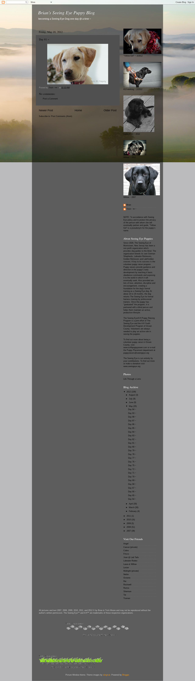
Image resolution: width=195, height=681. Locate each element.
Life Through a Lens (132, 379)
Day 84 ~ (132, 432)
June (131, 402)
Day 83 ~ (132, 436)
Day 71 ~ (132, 473)
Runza (126, 588)
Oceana (126, 578)
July (131, 399)
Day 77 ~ (132, 458)
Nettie (126, 574)
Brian (128, 205)
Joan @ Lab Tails (131, 557)
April (131, 504)
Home (78, 110)
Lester (126, 568)
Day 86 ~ (132, 424)
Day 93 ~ (132, 413)
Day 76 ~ (132, 462)
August (132, 395)
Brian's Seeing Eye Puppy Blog (66, 12)
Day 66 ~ (132, 492)
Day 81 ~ (132, 443)
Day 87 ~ (132, 421)
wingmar (106, 675)
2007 (129, 531)
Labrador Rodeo (130, 561)
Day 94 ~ (132, 409)
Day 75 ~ (132, 465)
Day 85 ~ (132, 428)
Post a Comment (50, 99)
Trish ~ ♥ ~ (131, 209)
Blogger (125, 675)
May (131, 406)
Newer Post (46, 110)
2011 (129, 516)
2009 (129, 523)
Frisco (126, 554)
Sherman (127, 591)
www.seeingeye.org (131, 366)
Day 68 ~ (132, 484)
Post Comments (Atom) (61, 116)
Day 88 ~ (132, 417)
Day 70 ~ (132, 477)
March (132, 507)
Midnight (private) (131, 571)
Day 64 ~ (132, 499)
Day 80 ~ (132, 447)
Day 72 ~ (132, 469)
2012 (129, 392)
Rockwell (127, 585)
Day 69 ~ (132, 480)
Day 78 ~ (132, 454)
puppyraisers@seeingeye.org (136, 353)
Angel (125, 544)
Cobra (126, 550)
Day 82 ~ (132, 439)
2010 (129, 520)
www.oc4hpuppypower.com (135, 347)
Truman (126, 598)
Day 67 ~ (132, 488)
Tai (124, 595)
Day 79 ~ (132, 450)
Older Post (110, 110)
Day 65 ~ (132, 495)
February (133, 511)
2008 (129, 527)
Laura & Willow (129, 564)
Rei (124, 581)
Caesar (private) (130, 547)
